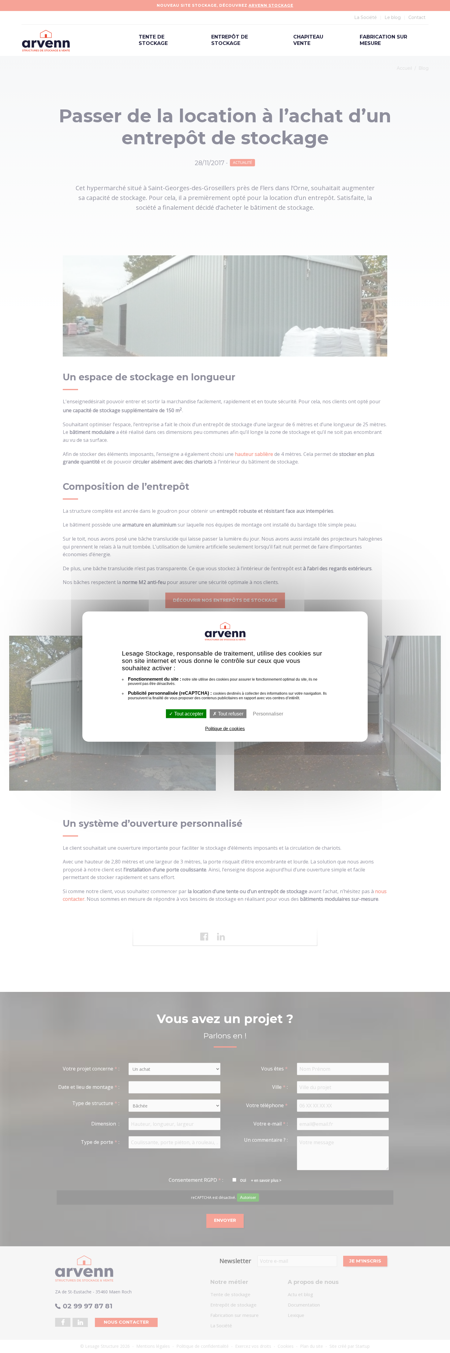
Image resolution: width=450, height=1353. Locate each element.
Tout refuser (230, 713)
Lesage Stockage (45, 40)
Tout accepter (188, 713)
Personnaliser (268, 713)
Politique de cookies (225, 728)
